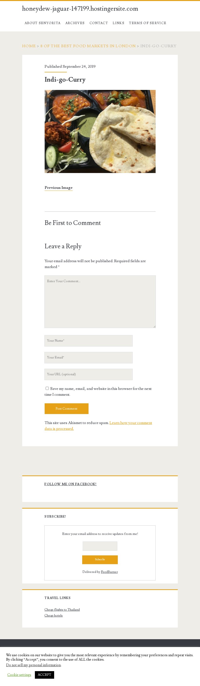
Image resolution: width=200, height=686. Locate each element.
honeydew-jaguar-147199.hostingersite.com (80, 9)
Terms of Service (147, 23)
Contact (99, 23)
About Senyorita (43, 23)
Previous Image (59, 187)
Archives (75, 23)
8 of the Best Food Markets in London (88, 46)
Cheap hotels (53, 616)
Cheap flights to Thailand (62, 610)
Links (118, 23)
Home (29, 46)
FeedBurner (109, 572)
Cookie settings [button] (19, 675)
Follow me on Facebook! (70, 484)
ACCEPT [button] (44, 675)
